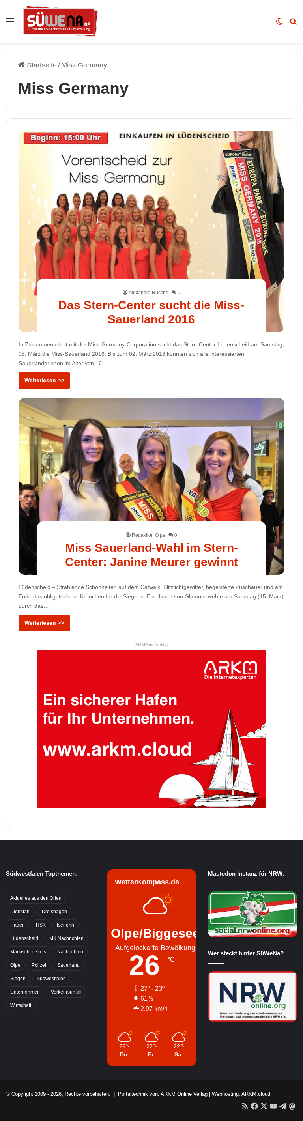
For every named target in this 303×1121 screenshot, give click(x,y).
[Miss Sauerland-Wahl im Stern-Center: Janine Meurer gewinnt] (152, 486)
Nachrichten (70, 952)
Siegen (18, 978)
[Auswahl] (10, 24)
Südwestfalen (51, 978)
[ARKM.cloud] (151, 728)
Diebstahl (20, 911)
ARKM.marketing (151, 644)
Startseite (41, 65)
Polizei (39, 965)
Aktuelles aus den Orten (36, 898)
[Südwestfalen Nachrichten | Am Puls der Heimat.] (60, 21)
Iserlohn (65, 925)
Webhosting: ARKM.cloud (241, 1094)
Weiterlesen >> (44, 380)
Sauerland (68, 965)
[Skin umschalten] (279, 24)
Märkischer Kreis (28, 952)
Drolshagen (54, 911)
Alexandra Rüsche (148, 292)
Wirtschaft (20, 1005)
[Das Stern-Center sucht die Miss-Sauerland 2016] (152, 232)
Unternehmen (25, 992)
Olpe (15, 965)
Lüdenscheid (24, 938)
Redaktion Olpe (148, 535)
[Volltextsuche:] (293, 24)
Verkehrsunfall (66, 992)
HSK (41, 925)
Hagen (17, 925)
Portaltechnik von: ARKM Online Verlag (163, 1094)
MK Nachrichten (66, 938)
